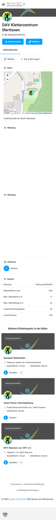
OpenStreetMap (37, 113)
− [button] (7, 79)
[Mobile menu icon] (3, 4)
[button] (5, 515)
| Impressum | (16, 484)
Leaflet (27, 113)
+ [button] (7, 75)
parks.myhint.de (17, 499)
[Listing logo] (7, 17)
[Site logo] (17, 4)
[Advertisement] (28, 159)
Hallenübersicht (10, 50)
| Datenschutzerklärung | (34, 484)
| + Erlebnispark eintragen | (27, 490)
